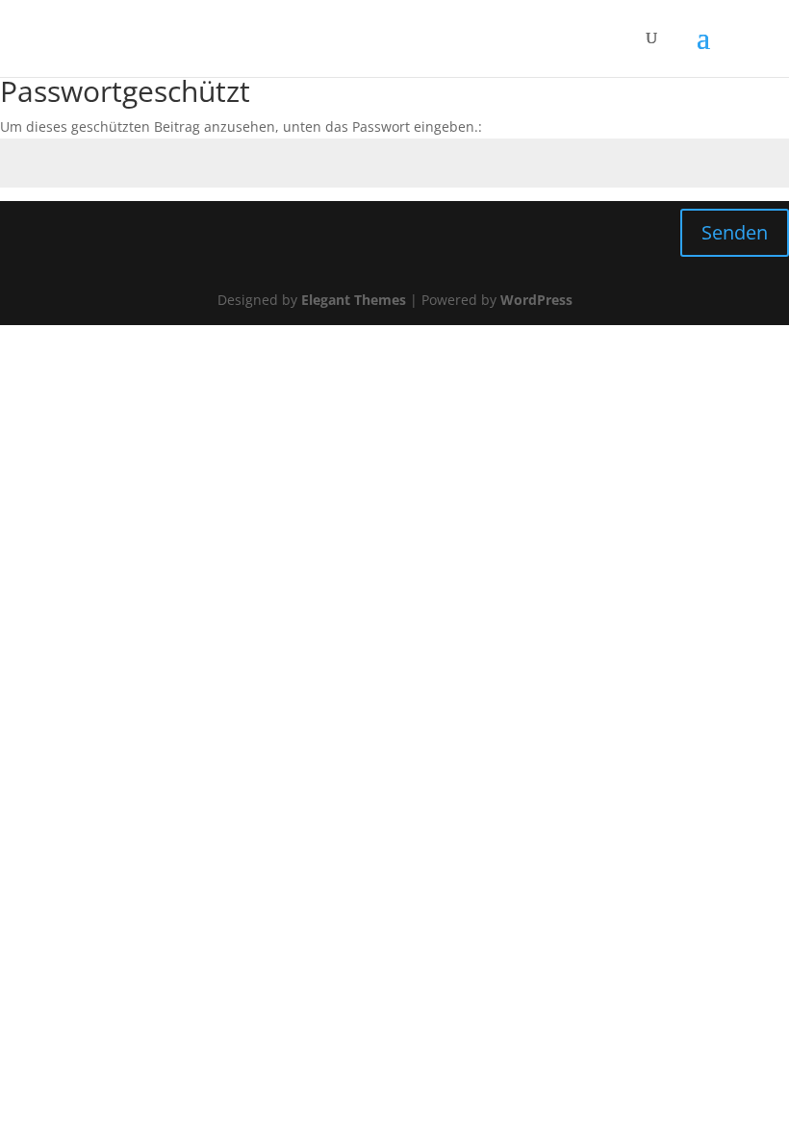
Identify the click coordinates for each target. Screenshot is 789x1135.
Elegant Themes (353, 299)
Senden (734, 232)
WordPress (536, 299)
